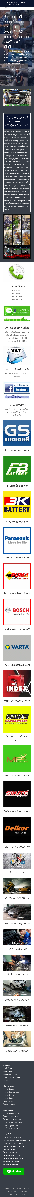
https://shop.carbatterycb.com (13, 1158)
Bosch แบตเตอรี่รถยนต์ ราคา (17, 629)
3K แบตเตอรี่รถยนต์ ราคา (17, 522)
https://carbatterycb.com (11, 1155)
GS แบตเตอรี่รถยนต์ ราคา (17, 450)
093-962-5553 (17, 299)
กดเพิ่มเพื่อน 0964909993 (18, 337)
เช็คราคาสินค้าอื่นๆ (17, 872)
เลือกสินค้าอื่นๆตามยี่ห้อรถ (17, 898)
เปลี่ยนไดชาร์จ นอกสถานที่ (17, 974)
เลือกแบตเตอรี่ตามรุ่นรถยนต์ (17, 923)
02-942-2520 (13, 1152)
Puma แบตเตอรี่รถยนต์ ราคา (17, 593)
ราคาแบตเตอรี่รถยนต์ (24, 409)
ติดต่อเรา (6, 1080)
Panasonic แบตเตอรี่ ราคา (17, 557)
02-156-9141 (11, 1149)
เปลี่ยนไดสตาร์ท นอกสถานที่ (17, 1000)
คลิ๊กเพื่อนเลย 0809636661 (19, 335)
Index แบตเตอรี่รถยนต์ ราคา (17, 701)
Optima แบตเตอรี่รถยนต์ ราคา (17, 738)
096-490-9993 (17, 296)
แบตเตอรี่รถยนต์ (8, 1089)
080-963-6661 (14, 69)
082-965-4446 (14, 76)
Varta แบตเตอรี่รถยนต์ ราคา (17, 665)
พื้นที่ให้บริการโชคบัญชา (17, 949)
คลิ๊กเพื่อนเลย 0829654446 (20, 332)
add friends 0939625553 (19, 341)
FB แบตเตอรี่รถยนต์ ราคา (17, 486)
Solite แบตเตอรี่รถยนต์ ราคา (17, 811)
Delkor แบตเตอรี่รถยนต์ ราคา (17, 847)
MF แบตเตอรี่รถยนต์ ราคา (17, 775)
